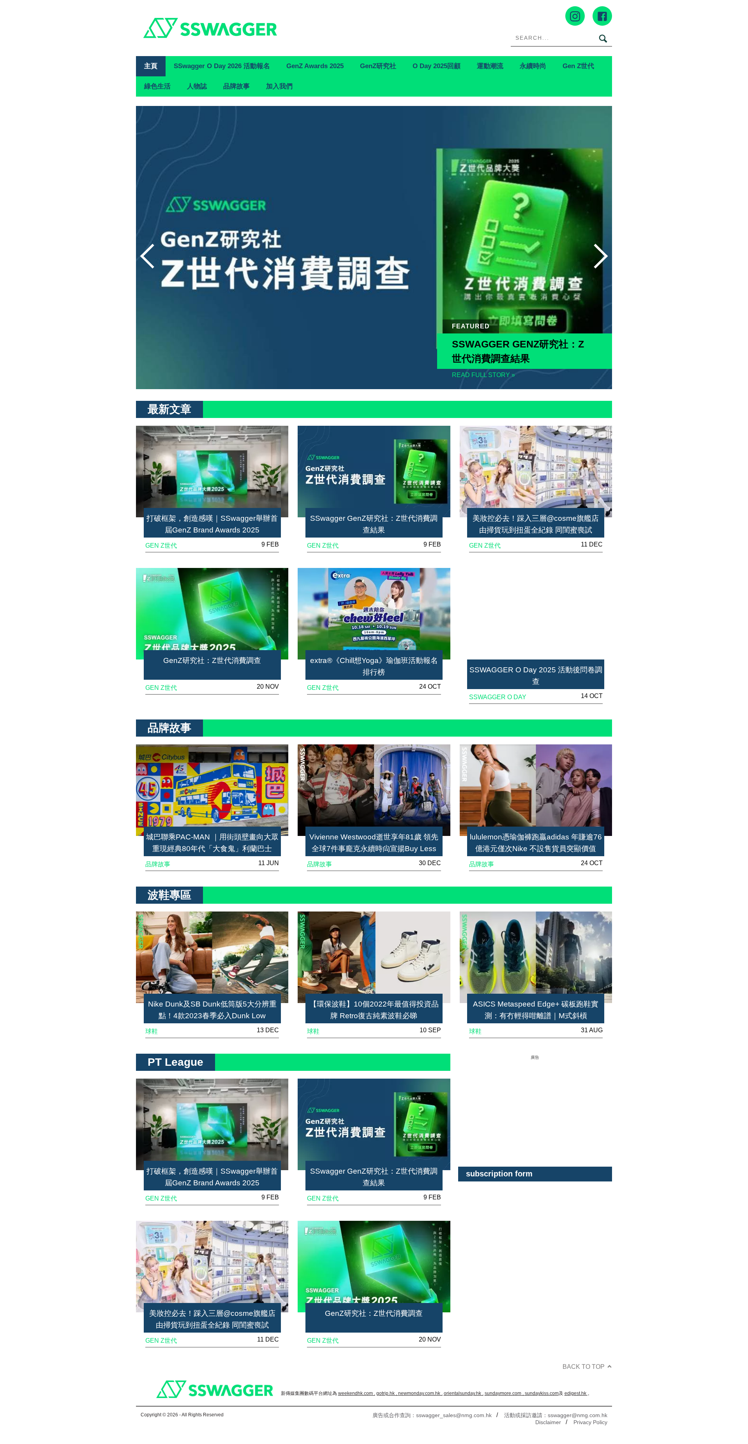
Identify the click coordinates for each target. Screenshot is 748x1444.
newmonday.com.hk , (420, 1393)
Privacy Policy (590, 1422)
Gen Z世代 (578, 66)
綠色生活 (157, 86)
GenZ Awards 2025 (315, 66)
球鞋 (151, 1031)
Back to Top (584, 1366)
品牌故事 (236, 86)
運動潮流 (490, 66)
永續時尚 (533, 66)
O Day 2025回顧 (436, 66)
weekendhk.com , (356, 1393)
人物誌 (197, 86)
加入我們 (279, 86)
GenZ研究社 (378, 66)
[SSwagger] (255, 28)
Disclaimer (548, 1422)
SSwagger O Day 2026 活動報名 (222, 66)
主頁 (150, 66)
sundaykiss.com (542, 1393)
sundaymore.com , (505, 1393)
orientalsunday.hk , (463, 1393)
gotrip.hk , (387, 1393)
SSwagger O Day (497, 697)
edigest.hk (576, 1393)
